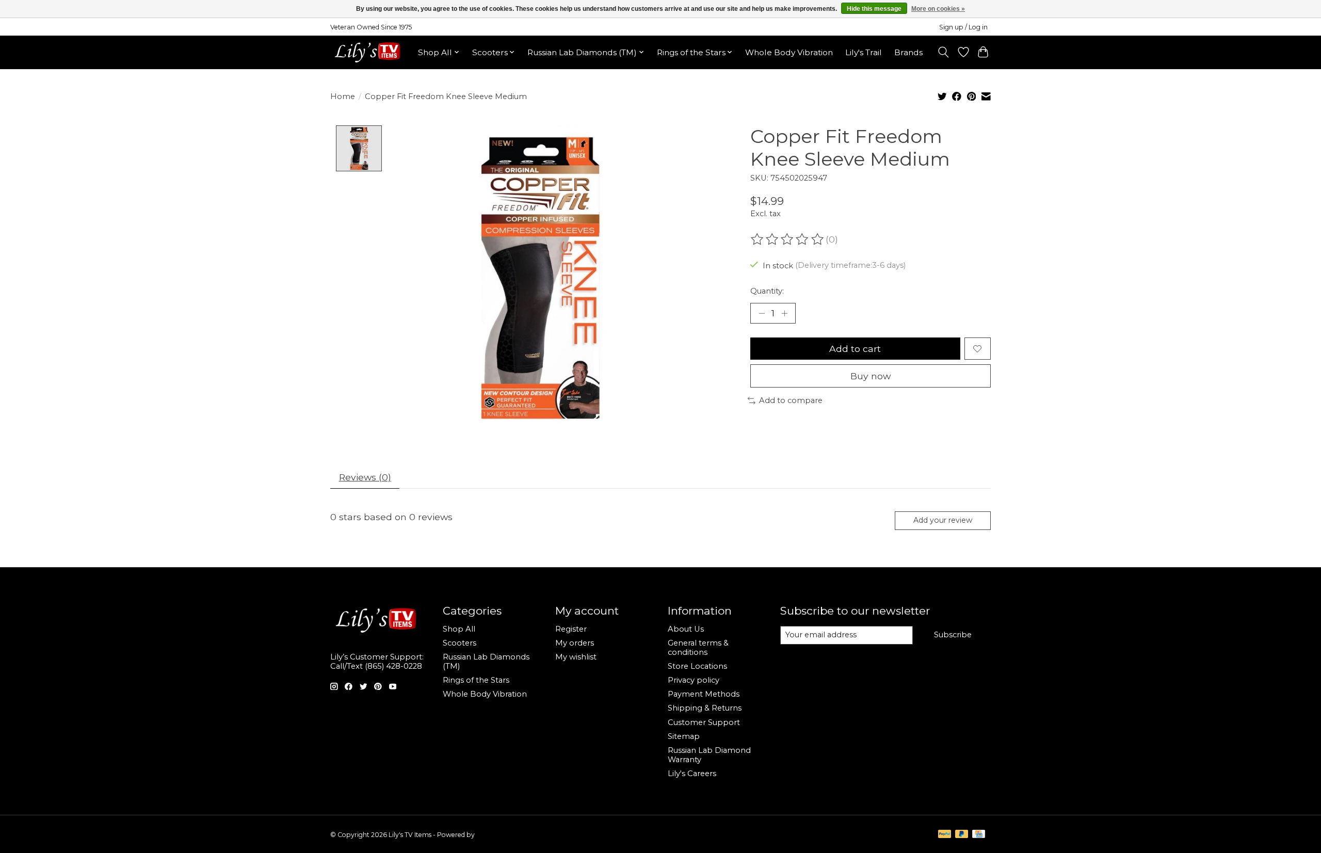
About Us (686, 629)
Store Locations (697, 666)
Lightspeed (493, 835)
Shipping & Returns (705, 708)
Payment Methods (703, 694)
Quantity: (767, 291)
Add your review (942, 520)
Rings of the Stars (476, 680)
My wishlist (576, 657)
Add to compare (791, 400)
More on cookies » (938, 8)
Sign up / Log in (963, 27)
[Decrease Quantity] (761, 313)
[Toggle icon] (943, 52)
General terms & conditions (698, 647)
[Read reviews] (788, 239)
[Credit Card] (978, 835)
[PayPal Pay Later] (962, 835)
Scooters (459, 643)
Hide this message (874, 8)
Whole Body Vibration (789, 52)
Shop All (459, 629)
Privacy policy (693, 680)
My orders (574, 643)
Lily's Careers (692, 773)
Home (342, 96)
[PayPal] (945, 835)
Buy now (870, 376)
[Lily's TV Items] (370, 52)
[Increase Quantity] (784, 313)
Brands (908, 52)
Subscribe (953, 634)
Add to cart (855, 348)
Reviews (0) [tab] (365, 477)
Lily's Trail (863, 52)
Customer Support (704, 722)
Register (571, 629)
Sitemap (684, 736)
